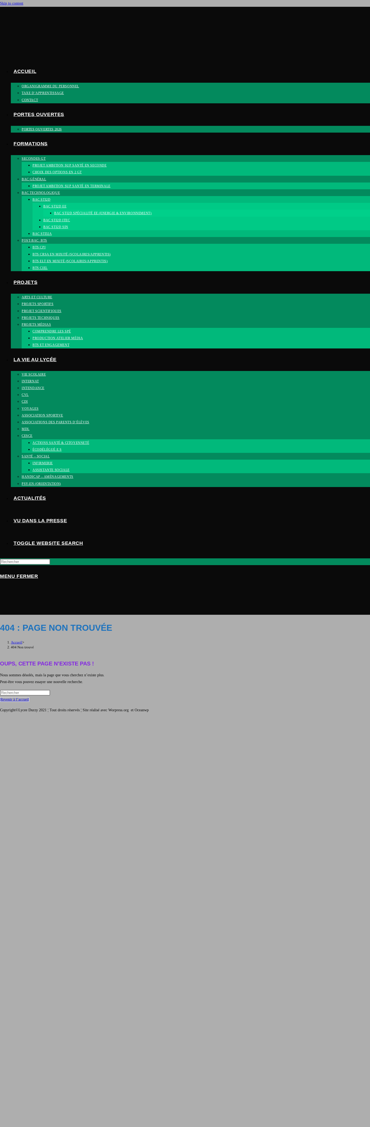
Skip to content (11, 3)
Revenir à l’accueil (14, 699)
